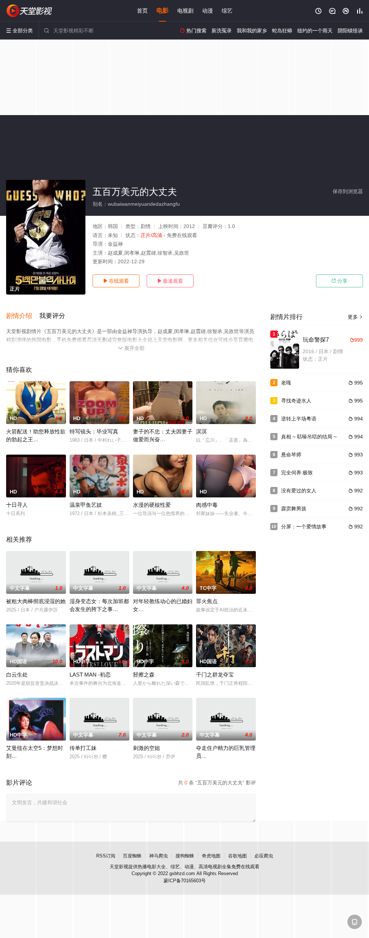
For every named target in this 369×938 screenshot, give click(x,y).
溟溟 (201, 431)
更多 (355, 317)
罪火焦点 (207, 601)
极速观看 (170, 281)
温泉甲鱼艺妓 (86, 505)
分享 (339, 281)
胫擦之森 (144, 674)
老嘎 (286, 383)
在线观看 (116, 281)
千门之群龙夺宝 (215, 674)
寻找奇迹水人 (296, 401)
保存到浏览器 (348, 191)
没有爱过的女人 (298, 490)
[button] (22, 316)
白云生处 (17, 674)
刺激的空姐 (146, 748)
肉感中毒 (207, 505)
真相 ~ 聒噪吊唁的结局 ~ (309, 437)
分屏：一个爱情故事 (303, 526)
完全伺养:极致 (297, 472)
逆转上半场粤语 (298, 419)
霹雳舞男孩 (293, 508)
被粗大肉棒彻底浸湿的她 (36, 601)
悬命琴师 (291, 454)
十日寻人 (17, 505)
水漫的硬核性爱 (152, 505)
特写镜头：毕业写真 (94, 431)
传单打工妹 (83, 748)
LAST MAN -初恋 (90, 674)
